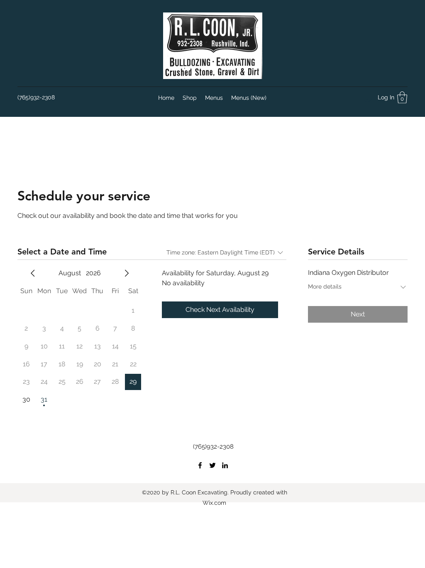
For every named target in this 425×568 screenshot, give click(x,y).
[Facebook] (200, 465)
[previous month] (33, 273)
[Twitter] (212, 465)
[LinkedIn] (225, 465)
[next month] (127, 273)
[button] (402, 97)
